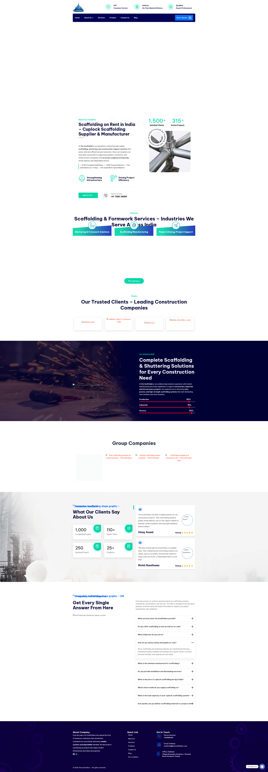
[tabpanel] (165, 520)
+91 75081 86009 (119, 196)
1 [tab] (133, 507)
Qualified (179, 5)
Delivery (145, 5)
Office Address (168, 752)
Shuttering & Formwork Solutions (92, 232)
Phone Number (170, 735)
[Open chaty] (262, 766)
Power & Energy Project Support (176, 232)
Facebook (53, 65)
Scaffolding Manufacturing (134, 232)
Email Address (169, 744)
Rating (178, 533)
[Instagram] (76, 754)
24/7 (115, 5)
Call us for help (116, 194)
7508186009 (168, 737)
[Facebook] (74, 754)
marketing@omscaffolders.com (175, 746)
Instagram (53, 50)
